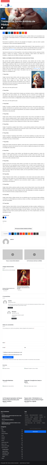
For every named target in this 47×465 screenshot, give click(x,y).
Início (3, 9)
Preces (3, 440)
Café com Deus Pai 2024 (34, 415)
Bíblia (2, 429)
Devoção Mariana (8, 380)
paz (34, 422)
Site (25, 347)
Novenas (6, 9)
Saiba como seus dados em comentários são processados (29, 359)
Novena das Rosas (28, 420)
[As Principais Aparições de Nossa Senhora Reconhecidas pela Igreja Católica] (13, 391)
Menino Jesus (37, 68)
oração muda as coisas (28, 422)
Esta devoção (12, 49)
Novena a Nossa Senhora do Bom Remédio (8, 289)
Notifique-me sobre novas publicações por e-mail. (13, 354)
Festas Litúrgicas (5, 433)
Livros (3, 435)
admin (4, 27)
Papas (3, 456)
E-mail (4, 347)
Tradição (43, 422)
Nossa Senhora (5, 454)
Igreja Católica (5, 451)
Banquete (26, 415)
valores (26, 424)
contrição (40, 415)
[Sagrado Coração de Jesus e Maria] (34, 373)
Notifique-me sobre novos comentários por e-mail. (13, 352)
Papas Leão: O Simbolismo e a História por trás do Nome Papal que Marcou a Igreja (33, 399)
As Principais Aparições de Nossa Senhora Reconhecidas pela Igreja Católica (12, 399)
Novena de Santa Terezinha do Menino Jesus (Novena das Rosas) (23, 287)
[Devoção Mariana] (13, 373)
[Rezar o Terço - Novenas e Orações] (8, 5)
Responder (10, 307)
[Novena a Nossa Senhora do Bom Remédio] (9, 278)
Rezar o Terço (4, 444)
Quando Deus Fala (5, 442)
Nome (4, 342)
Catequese (4, 431)
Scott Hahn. (39, 422)
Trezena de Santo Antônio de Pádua (24, 228)
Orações (3, 438)
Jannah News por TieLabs (24, 462)
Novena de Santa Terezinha (37, 420)
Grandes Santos (5, 449)
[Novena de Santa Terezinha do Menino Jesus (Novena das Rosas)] (23, 277)
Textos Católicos (5, 447)
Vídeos (3, 458)
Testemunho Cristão (5, 445)
